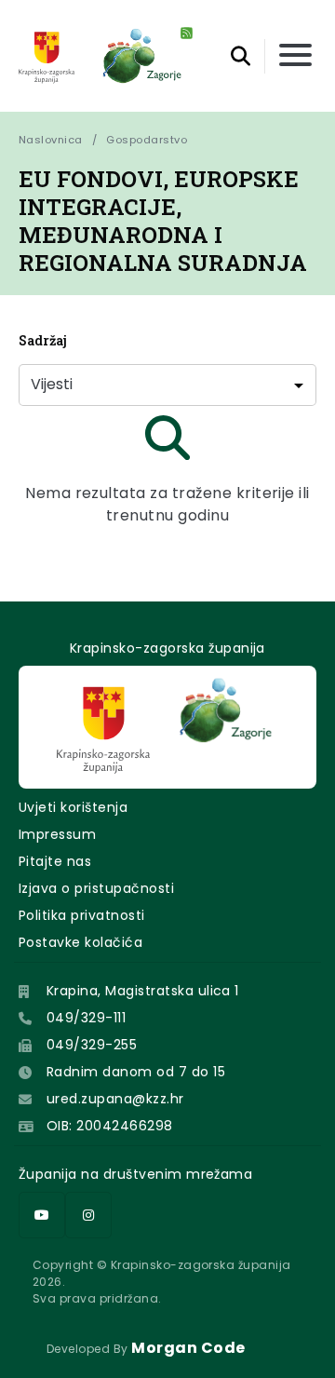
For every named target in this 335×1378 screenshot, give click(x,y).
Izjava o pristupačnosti (96, 888)
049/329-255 (92, 1044)
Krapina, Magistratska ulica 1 (143, 990)
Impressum (57, 834)
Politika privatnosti (82, 915)
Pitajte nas (55, 861)
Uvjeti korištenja (73, 807)
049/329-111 (86, 1017)
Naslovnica (51, 139)
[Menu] (295, 56)
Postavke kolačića (80, 942)
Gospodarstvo (146, 139)
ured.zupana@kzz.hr (115, 1098)
